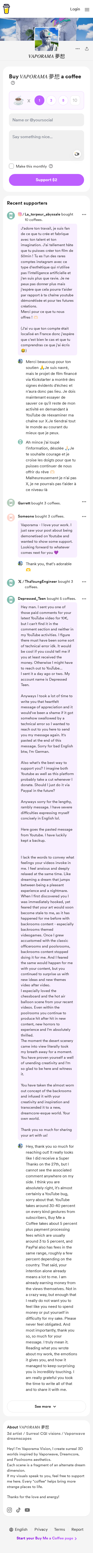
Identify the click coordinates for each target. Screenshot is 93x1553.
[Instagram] (9, 1510)
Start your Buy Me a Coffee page (45, 1538)
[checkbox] (28, 166)
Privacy (41, 1529)
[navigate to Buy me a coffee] (6, 9)
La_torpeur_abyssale (42, 214)
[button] (87, 10)
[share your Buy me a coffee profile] (87, 49)
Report (77, 1529)
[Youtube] (27, 1510)
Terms (59, 1529)
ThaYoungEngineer (41, 581)
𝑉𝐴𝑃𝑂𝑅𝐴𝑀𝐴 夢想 (46, 56)
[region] (46, 129)
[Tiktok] (18, 1510)
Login (75, 9)
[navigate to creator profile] (46, 39)
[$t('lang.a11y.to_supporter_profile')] (20, 361)
